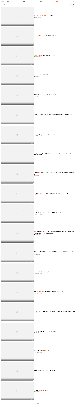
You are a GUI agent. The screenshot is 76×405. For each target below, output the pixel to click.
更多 (74, 1)
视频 (57, 1)
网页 (8, 1)
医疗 (24, 1)
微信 (41, 1)
